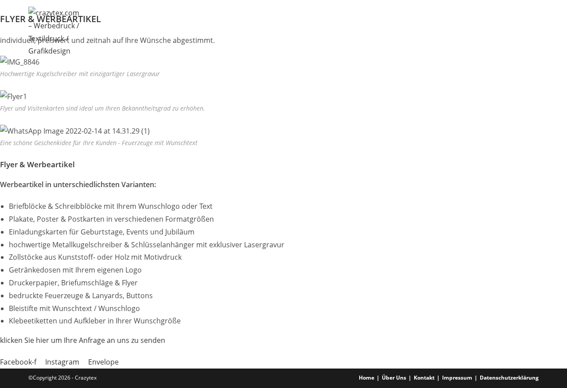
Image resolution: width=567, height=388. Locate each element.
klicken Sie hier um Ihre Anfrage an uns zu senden (82, 340)
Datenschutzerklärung (509, 377)
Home (366, 377)
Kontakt (424, 377)
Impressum (457, 377)
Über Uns (394, 377)
